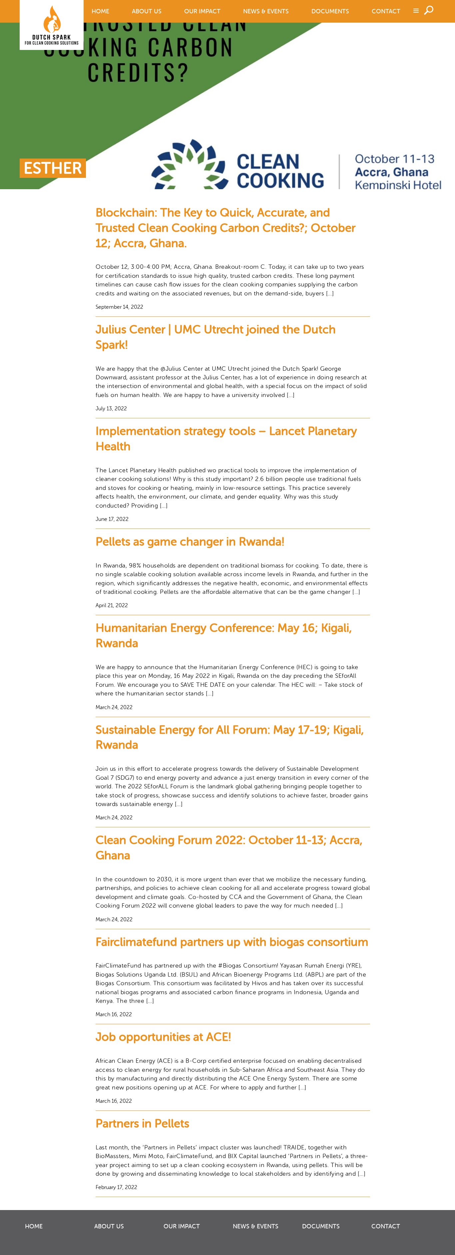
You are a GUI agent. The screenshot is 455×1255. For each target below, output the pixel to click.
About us (147, 11)
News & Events (266, 11)
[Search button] (429, 9)
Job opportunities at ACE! (163, 1037)
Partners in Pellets (142, 1123)
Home (100, 11)
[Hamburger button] (415, 10)
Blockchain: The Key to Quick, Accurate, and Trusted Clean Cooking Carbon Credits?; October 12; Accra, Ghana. (225, 228)
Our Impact (202, 11)
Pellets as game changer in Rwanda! (190, 541)
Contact (386, 11)
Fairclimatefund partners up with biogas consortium (232, 942)
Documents (330, 11)
